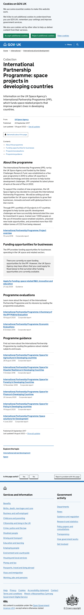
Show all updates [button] (33, 433)
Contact (54, 590)
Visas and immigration (13, 572)
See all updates (34, 127)
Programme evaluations (15, 151)
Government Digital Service (15, 597)
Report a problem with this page (68, 477)
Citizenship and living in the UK (17, 523)
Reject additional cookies (43, 35)
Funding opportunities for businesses (20, 148)
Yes (25, 477)
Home (5, 51)
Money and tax (9, 562)
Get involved (62, 544)
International (16, 51)
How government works (67, 539)
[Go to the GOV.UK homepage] (12, 45)
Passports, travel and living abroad (18, 567)
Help (5, 590)
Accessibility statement (38, 590)
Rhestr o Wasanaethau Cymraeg (38, 593)
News (59, 511)
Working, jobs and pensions (15, 577)
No (35, 477)
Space (5, 457)
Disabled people (10, 533)
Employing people (11, 548)
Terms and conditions (12, 593)
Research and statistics (67, 521)
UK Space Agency (22, 119)
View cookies (63, 36)
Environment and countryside (16, 553)
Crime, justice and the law (14, 528)
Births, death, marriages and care (18, 508)
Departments (63, 506)
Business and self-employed (15, 513)
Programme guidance (14, 154)
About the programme (14, 145)
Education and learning (13, 543)
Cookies (22, 590)
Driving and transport (12, 538)
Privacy (13, 590)
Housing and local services (15, 558)
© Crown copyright (72, 608)
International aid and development (36, 51)
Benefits (7, 503)
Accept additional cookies (16, 35)
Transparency (63, 534)
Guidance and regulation (68, 516)
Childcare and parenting (14, 518)
